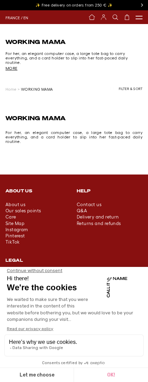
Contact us (89, 204)
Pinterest (15, 235)
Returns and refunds (99, 223)
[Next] (142, 5)
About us (15, 204)
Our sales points (23, 210)
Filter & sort (130, 89)
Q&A (82, 210)
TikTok (13, 242)
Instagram (17, 229)
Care (11, 217)
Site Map (15, 223)
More (12, 68)
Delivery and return (98, 217)
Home (11, 89)
